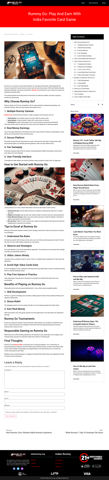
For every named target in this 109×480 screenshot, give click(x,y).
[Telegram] (18, 468)
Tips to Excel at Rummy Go (82, 61)
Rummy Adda (18, 344)
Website (6, 405)
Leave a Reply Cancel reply (82, 97)
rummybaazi (59, 460)
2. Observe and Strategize (84, 67)
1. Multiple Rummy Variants (85, 45)
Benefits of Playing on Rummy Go (84, 78)
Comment (8, 370)
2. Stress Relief (81, 83)
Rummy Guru (8, 115)
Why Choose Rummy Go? (81, 42)
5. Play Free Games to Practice (86, 75)
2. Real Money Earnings (84, 48)
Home (83, 3)
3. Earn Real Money (82, 86)
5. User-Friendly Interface (84, 56)
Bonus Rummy (93, 3)
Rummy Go (35, 90)
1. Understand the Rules (84, 64)
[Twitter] (22, 468)
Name (6, 391)
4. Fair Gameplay (82, 53)
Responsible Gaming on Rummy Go (85, 91)
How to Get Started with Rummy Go (85, 58)
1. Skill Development (83, 80)
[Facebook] (14, 468)
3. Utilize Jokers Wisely (83, 69)
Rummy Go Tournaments (81, 88)
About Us (34, 460)
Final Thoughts (78, 94)
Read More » (76, 153)
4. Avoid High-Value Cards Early (86, 72)
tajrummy (58, 466)
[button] (101, 37)
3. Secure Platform (82, 50)
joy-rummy (58, 463)
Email (6, 398)
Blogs (104, 3)
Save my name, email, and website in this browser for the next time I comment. (31, 412)
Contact (33, 463)
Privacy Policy (35, 466)
